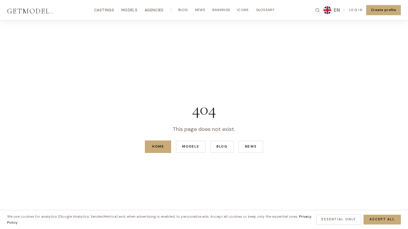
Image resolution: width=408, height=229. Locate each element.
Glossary (265, 10)
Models (129, 10)
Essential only (338, 219)
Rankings (221, 10)
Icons (243, 10)
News (200, 10)
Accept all (382, 219)
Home (158, 146)
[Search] (317, 10)
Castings (104, 10)
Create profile (383, 10)
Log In (356, 10)
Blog (183, 10)
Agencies (154, 10)
